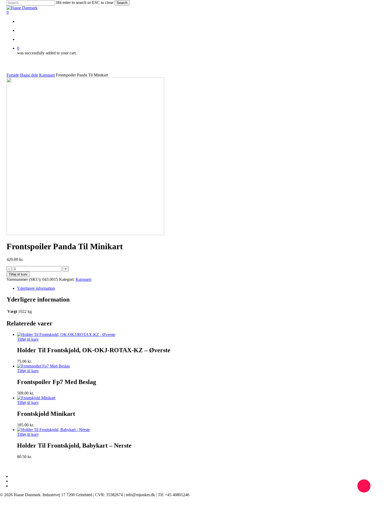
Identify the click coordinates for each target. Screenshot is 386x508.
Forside (13, 75)
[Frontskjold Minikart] (36, 398)
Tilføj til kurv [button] (28, 339)
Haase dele (29, 75)
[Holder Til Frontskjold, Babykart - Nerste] (53, 429)
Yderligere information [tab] (36, 288)
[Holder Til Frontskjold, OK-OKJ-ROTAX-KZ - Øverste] (66, 334)
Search (122, 3)
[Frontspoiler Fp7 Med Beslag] (43, 366)
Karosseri (47, 75)
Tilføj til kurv (18, 274)
